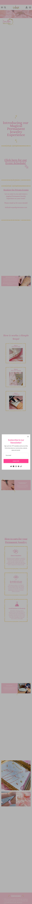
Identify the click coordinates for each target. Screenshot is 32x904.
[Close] (28, 436)
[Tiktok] (21, 466)
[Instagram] (16, 466)
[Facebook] (13, 466)
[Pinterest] (18, 466)
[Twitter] (11, 466)
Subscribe (16, 461)
